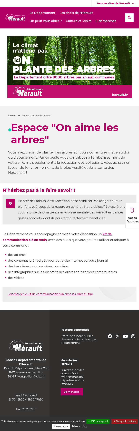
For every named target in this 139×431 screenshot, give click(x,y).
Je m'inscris (71, 391)
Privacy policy (79, 426)
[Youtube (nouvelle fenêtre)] (125, 336)
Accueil (12, 115)
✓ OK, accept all (98, 421)
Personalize (61, 426)
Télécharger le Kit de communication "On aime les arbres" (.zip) (50, 294)
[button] (42, 13)
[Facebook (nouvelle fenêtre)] (110, 336)
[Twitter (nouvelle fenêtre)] (117, 336)
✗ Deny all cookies (124, 421)
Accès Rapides (133, 219)
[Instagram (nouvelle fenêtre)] (133, 336)
